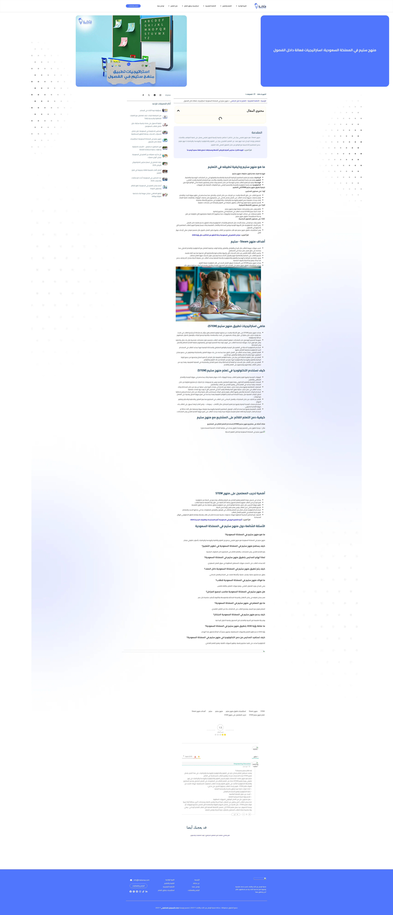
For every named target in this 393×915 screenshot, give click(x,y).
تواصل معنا (160, 6)
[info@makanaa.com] (131, 880)
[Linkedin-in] (146, 891)
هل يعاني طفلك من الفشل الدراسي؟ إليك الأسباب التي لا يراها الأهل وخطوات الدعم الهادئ (211, 858)
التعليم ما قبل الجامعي (238, 100)
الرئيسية (263, 100)
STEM (263, 711)
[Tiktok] (143, 891)
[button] (178, 110)
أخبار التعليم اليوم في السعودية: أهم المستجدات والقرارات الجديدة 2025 (216, 519)
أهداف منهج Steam (199, 711)
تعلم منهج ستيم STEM (257, 715)
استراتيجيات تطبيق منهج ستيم (236, 711)
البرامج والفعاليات (133, 6)
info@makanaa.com (141, 880)
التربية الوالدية (242, 6)
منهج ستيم (219, 711)
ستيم (210, 711)
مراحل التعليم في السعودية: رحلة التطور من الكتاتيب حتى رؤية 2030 (216, 235)
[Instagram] (140, 891)
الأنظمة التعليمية (210, 6)
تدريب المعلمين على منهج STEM (235, 715)
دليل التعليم (174, 6)
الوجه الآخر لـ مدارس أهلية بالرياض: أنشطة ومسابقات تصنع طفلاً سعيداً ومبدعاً (215, 150)
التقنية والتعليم (227, 6)
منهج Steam (253, 711)
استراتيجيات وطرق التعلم (191, 6)
